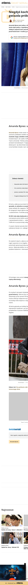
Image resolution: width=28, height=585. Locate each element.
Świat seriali (8, 6)
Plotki (13, 6)
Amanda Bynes (13, 132)
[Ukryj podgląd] (25, 564)
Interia (2, 6)
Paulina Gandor (20, 20)
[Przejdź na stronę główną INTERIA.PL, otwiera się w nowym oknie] (6, 3)
